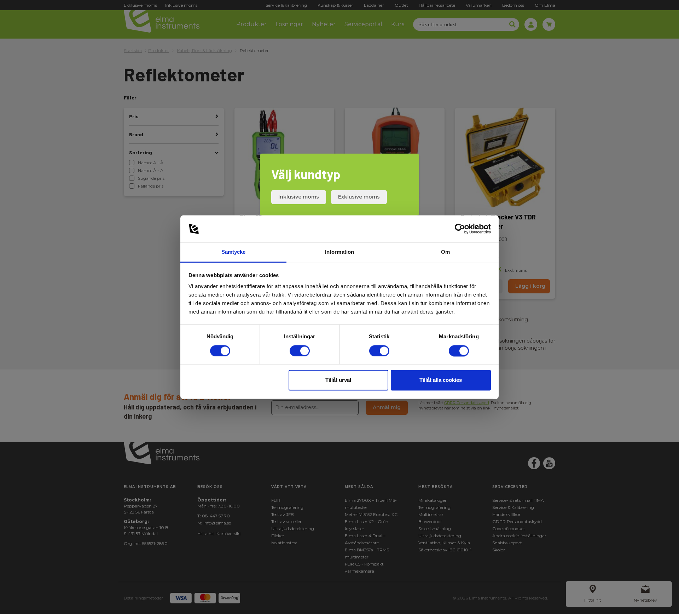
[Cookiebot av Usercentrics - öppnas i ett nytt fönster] (460, 228)
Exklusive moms (359, 197)
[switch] (300, 350)
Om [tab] (445, 252)
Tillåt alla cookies (440, 380)
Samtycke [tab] (233, 252)
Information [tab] (339, 252)
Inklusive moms (298, 197)
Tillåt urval (338, 380)
